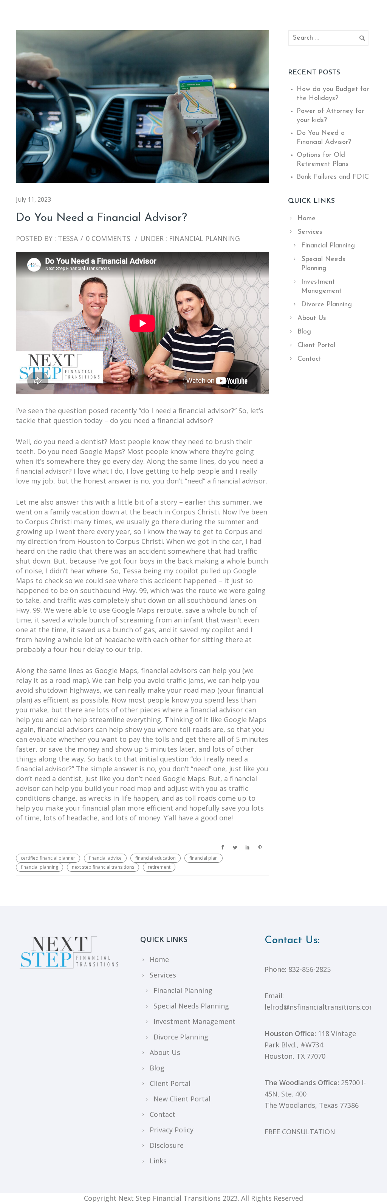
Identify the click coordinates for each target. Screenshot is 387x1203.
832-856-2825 (309, 969)
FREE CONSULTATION (300, 1131)
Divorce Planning (326, 304)
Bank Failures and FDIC (333, 177)
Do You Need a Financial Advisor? (101, 218)
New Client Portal (182, 1098)
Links (158, 1160)
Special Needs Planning (191, 1005)
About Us (311, 318)
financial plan (203, 858)
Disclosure (167, 1145)
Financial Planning (203, 238)
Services (309, 232)
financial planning (39, 867)
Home (306, 218)
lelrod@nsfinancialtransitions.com (320, 1007)
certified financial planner (48, 858)
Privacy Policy (172, 1129)
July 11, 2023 (33, 199)
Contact (309, 359)
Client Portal (316, 345)
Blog (304, 332)
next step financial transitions (103, 867)
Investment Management (194, 1021)
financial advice (105, 858)
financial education (155, 858)
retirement (159, 867)
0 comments (108, 238)
